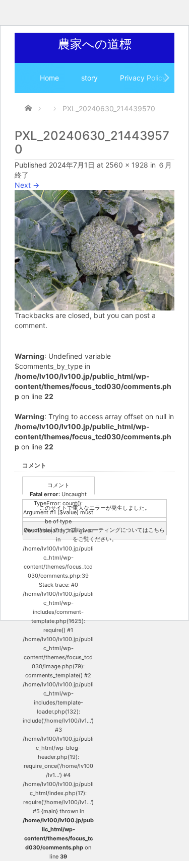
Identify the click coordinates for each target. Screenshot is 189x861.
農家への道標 (95, 44)
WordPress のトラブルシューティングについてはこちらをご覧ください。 (94, 532)
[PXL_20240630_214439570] (94, 249)
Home (49, 77)
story (89, 77)
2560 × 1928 (126, 165)
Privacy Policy (143, 77)
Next (27, 185)
